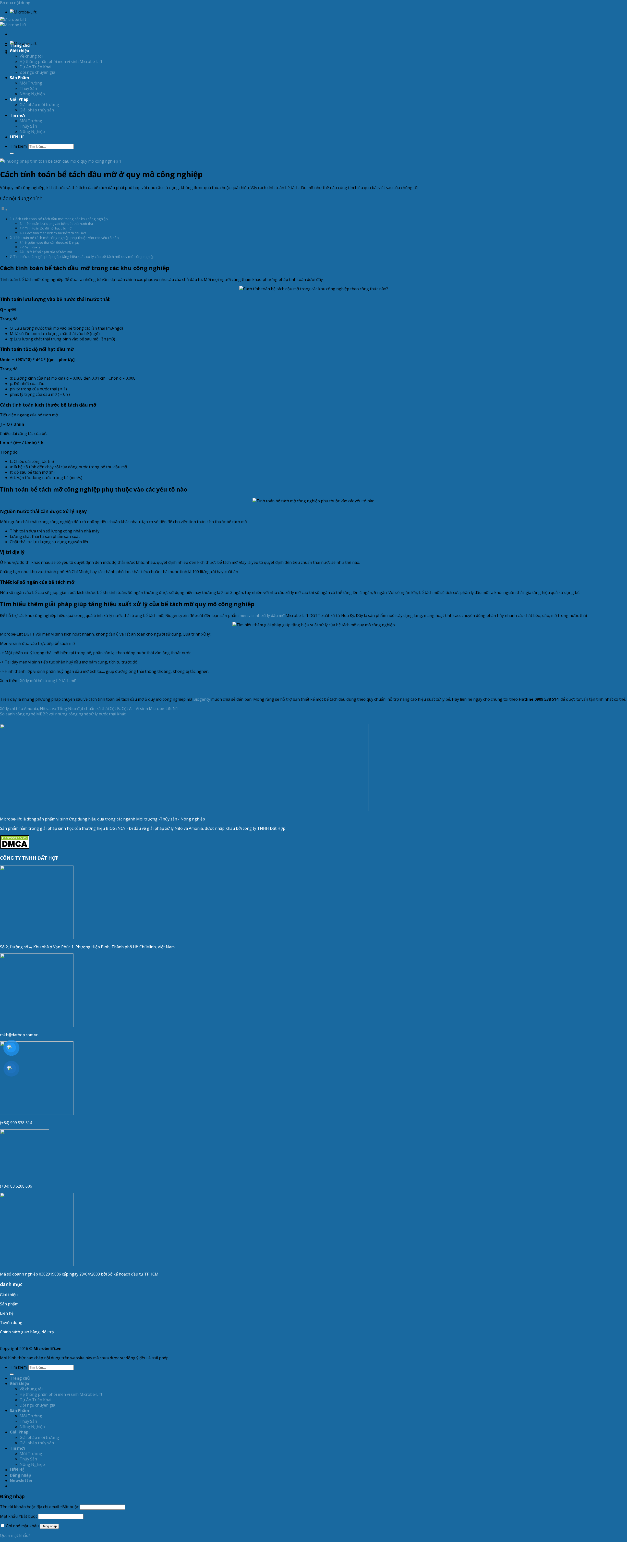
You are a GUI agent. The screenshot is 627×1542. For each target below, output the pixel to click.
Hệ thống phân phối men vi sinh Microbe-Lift (61, 61)
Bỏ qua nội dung (15, 2)
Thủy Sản (28, 88)
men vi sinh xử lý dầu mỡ (262, 615)
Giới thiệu (9, 1294)
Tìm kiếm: (18, 146)
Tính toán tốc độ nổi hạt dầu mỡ (48, 228)
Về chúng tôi (31, 56)
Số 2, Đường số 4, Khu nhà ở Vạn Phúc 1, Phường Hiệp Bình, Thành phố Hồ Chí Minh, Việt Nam (88, 947)
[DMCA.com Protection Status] (14, 847)
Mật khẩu (18, 1516)
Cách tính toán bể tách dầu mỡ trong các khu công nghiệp (60, 219)
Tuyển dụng (11, 1322)
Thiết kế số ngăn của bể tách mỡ (48, 252)
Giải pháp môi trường (39, 104)
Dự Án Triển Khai (35, 67)
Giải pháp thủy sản (37, 110)
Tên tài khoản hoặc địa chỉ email (39, 1506)
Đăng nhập (49, 1526)
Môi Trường (31, 83)
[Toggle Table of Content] (3, 209)
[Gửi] (12, 153)
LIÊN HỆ (17, 137)
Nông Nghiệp (32, 93)
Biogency (201, 699)
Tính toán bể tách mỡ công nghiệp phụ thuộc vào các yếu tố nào (66, 237)
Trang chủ (20, 45)
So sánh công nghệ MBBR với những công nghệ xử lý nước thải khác (63, 714)
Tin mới (17, 115)
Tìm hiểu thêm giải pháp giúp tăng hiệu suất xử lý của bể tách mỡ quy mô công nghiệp (84, 256)
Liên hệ (6, 1313)
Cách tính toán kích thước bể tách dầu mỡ (55, 233)
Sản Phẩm (19, 77)
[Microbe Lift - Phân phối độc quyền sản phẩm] (13, 22)
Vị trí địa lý (32, 247)
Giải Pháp (19, 99)
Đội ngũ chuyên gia (37, 72)
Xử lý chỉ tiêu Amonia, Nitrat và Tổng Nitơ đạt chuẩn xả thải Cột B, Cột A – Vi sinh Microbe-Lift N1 (89, 708)
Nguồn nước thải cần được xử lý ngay (52, 242)
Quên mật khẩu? (15, 1535)
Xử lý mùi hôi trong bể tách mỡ (48, 680)
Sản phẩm (9, 1304)
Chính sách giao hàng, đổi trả (27, 1332)
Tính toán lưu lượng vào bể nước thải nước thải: (60, 223)
